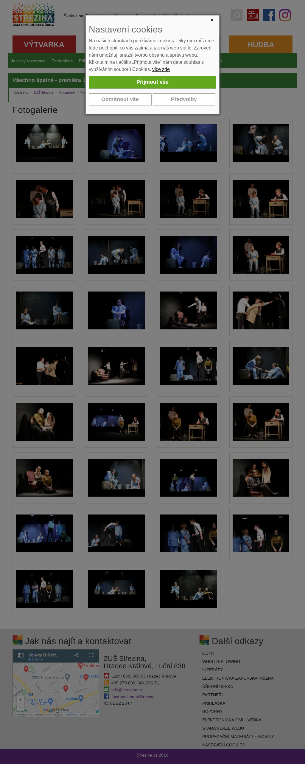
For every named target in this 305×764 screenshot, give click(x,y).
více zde (161, 69)
